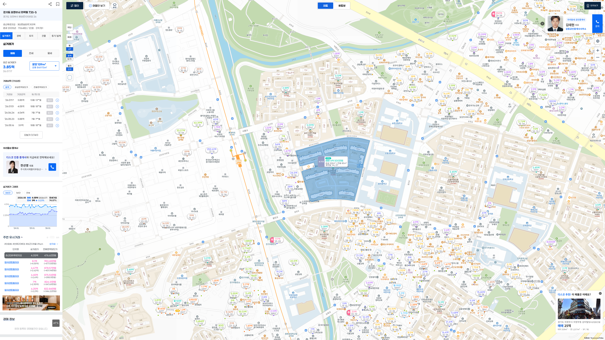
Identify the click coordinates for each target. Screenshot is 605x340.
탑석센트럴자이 (12, 262)
